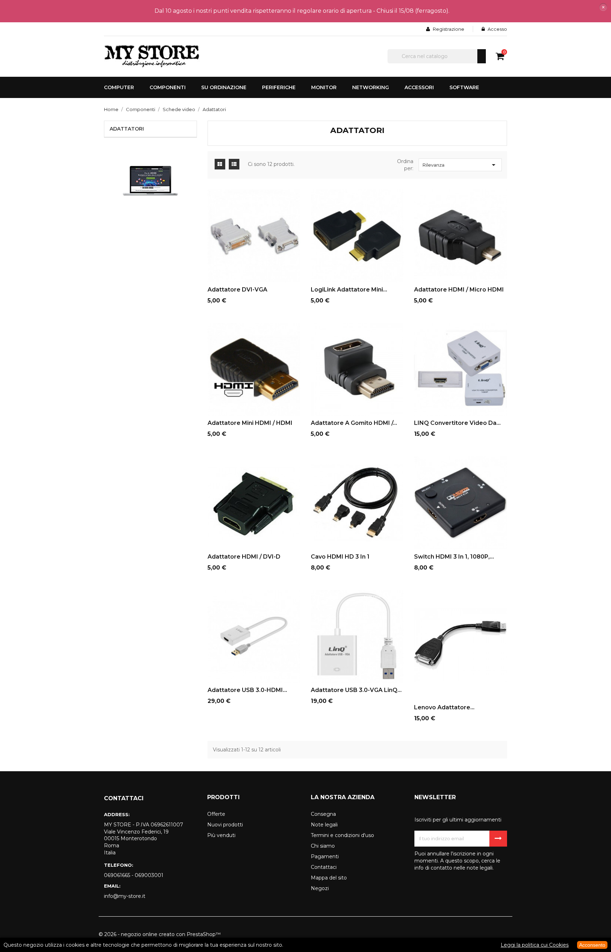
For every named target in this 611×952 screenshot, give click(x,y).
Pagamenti (325, 856)
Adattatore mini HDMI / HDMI (250, 423)
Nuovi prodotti (225, 824)
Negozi (320, 888)
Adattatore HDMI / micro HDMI (459, 289)
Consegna (323, 814)
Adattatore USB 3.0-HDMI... (247, 690)
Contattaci (324, 867)
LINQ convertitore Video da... (457, 423)
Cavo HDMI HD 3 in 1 (340, 556)
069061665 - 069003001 (133, 875)
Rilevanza (460, 165)
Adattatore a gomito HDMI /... (354, 423)
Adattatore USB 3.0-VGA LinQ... (356, 690)
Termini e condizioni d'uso (342, 835)
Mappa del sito (329, 878)
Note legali (324, 824)
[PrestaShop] (150, 180)
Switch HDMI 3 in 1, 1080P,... (454, 556)
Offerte (216, 814)
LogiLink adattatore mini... (349, 289)
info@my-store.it (124, 896)
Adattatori (127, 129)
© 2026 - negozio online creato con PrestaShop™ (160, 934)
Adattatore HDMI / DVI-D (244, 556)
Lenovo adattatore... (444, 707)
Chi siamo (323, 846)
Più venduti (221, 835)
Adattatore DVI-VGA (237, 289)
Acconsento (592, 945)
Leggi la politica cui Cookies (535, 945)
